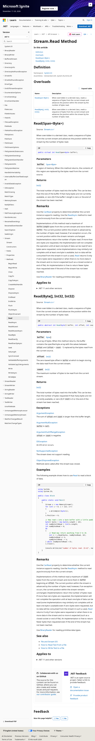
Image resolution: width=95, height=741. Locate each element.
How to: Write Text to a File (52, 648)
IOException (41, 441)
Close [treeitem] (10, 272)
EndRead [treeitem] (11, 297)
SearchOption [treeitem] (10, 230)
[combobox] (16, 37)
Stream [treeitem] (9, 242)
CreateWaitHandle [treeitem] (15, 284)
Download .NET (85, 26)
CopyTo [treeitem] (11, 276)
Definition (39, 52)
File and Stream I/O (49, 641)
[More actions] (91, 34)
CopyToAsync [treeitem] (13, 280)
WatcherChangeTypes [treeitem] (13, 423)
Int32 (38, 185)
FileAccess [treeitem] (9, 109)
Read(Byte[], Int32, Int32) (45, 61)
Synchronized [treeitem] (13, 356)
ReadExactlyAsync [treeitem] (15, 343)
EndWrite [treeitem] (12, 301)
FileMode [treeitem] (8, 126)
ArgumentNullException (46, 422)
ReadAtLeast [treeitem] (13, 326)
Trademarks (19, 739)
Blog (33, 736)
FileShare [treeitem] (8, 139)
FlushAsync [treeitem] (12, 310)
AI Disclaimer (7, 736)
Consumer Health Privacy (70, 736)
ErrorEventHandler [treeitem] (12, 101)
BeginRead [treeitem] (12, 263)
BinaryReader (46, 277)
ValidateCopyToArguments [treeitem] (18, 364)
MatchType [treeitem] (9, 196)
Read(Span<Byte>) (43, 58)
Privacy (53, 736)
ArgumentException (45, 413)
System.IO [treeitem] (9, 46)
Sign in (89, 20)
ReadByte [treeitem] (12, 335)
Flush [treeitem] (10, 305)
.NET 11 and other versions (50, 288)
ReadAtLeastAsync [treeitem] (15, 331)
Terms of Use (7, 739)
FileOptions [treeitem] (9, 134)
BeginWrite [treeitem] (12, 268)
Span (48, 164)
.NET (43, 34)
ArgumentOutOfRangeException (50, 432)
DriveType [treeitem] (8, 84)
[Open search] (83, 20)
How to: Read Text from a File (53, 645)
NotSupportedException (47, 451)
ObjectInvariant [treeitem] (14, 314)
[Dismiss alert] (90, 4)
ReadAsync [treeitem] (12, 322)
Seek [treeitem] (10, 347)
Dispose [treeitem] (11, 289)
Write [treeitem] (10, 368)
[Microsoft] (4, 20)
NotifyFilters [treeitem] (9, 205)
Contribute (43, 736)
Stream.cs (48, 129)
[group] (64, 325)
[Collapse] (29, 32)
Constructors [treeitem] (11, 247)
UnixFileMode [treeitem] (10, 406)
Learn (36, 34)
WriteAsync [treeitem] (12, 373)
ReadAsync (72, 215)
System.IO (48, 73)
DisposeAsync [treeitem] (13, 293)
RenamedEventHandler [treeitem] (14, 226)
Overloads (39, 55)
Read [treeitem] (10, 318)
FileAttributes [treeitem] (10, 114)
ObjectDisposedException (47, 460)
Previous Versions (22, 736)
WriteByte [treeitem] (12, 377)
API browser (52, 34)
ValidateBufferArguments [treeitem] (18, 360)
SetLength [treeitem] (12, 352)
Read (77, 255)
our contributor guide (46, 694)
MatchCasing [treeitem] (10, 192)
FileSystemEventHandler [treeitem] (14, 160)
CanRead (47, 212)
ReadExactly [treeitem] (13, 339)
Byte (53, 164)
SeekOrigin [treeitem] (9, 234)
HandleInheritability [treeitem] (12, 172)
